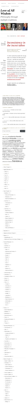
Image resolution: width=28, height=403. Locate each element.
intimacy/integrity (6, 150)
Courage (7, 283)
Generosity (7, 285)
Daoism (6, 204)
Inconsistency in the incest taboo (16, 44)
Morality (9, 50)
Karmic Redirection (8, 309)
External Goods (7, 272)
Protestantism (7, 368)
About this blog (12, 3)
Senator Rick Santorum (12, 75)
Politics (5, 184)
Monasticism (6, 313)
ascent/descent (19, 138)
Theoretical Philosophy (8, 325)
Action (5, 243)
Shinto (6, 206)
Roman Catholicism (9, 370)
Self (5, 350)
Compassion (7, 253)
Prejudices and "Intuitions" (10, 338)
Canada (11, 142)
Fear (6, 260)
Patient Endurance (8, 299)
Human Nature (7, 344)
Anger (6, 249)
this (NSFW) (12, 74)
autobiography (14, 141)
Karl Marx (17, 150)
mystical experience (15, 153)
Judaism (6, 397)
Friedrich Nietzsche (10, 146)
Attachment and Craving (9, 251)
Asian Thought (6, 191)
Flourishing (6, 274)
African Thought (7, 167)
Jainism (6, 216)
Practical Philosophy (7, 241)
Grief (6, 262)
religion (4, 157)
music (9, 153)
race (20, 155)
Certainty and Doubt (9, 333)
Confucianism (7, 202)
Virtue (5, 282)
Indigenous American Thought (9, 233)
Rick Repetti (6, 113)
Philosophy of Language (8, 348)
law (7, 151)
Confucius (15, 142)
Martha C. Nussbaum (15, 152)
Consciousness (7, 327)
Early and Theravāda (9, 194)
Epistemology (6, 331)
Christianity (6, 362)
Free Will (6, 341)
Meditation (6, 311)
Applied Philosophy (7, 169)
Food (5, 175)
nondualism (22, 153)
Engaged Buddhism (17, 143)
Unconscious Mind (7, 356)
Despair (6, 255)
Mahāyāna (7, 196)
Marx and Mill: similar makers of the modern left (16, 124)
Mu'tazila (7, 391)
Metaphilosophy (7, 237)
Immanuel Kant (22, 148)
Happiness (7, 264)
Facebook (21, 103)
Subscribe (23, 131)
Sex (19, 51)
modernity (4, 153)
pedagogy (12, 155)
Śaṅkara (10, 161)
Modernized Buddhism (9, 198)
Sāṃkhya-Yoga (8, 222)
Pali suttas (6, 155)
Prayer (5, 317)
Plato (17, 155)
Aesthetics (6, 245)
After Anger (21, 3)
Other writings (15, 6)
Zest (6, 304)
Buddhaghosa (5, 142)
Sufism (6, 395)
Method (5, 235)
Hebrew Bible (9, 148)
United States (17, 159)
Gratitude (7, 289)
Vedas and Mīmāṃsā (9, 227)
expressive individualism (13, 145)
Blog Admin (6, 230)
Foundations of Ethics (8, 276)
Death (5, 171)
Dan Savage (3, 64)
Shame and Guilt (8, 270)
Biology (6, 401)
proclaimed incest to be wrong (14, 79)
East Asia (6, 200)
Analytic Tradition (7, 360)
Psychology (15, 51)
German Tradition (7, 374)
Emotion (5, 247)
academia (12, 136)
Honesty (6, 291)
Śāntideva (17, 161)
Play (5, 182)
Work (5, 188)
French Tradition (7, 372)
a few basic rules (17, 100)
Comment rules (5, 6)
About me (3, 3)
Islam (5, 389)
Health (5, 178)
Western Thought (7, 358)
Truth (5, 354)
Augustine (5, 141)
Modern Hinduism (8, 218)
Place (5, 180)
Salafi (6, 393)
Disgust (19, 49)
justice (12, 150)
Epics (6, 214)
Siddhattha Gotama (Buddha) (15, 157)
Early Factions (8, 364)
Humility (6, 293)
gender (4, 148)
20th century (5, 136)
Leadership (7, 295)
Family (5, 173)
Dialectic (6, 335)
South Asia (6, 208)
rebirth (23, 155)
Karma (5, 278)
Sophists (7, 385)
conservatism (3, 62)
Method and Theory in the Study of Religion (12, 239)
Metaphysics (6, 346)
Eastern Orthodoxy (9, 366)
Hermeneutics (7, 343)
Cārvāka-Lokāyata (8, 212)
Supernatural (6, 352)
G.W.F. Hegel (19, 146)
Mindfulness (7, 297)
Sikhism (6, 223)
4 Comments (24, 50)
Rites (5, 321)
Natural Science (7, 399)
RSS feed (22, 104)
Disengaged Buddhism (7, 143)
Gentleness (7, 287)
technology (5, 159)
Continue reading (12, 84)
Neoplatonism (7, 380)
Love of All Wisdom (7, 12)
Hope (6, 266)
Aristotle (13, 138)
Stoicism (6, 387)
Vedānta (6, 225)
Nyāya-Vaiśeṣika (8, 220)
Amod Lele (14, 49)
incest (4, 65)
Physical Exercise (7, 315)
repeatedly (21, 77)
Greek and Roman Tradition (9, 376)
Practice (5, 307)
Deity (5, 329)
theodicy (10, 159)
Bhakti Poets (7, 210)
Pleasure (7, 268)
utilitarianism (5, 161)
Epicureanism (7, 378)
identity (15, 148)
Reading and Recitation (8, 319)
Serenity (6, 302)
